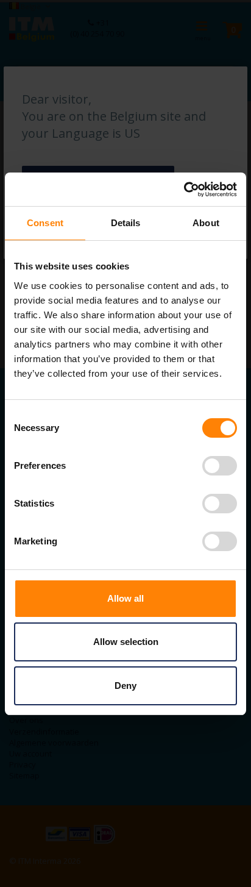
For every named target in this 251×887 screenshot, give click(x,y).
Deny (125, 685)
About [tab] (206, 223)
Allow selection (125, 641)
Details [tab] (126, 223)
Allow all (125, 598)
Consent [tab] (45, 223)
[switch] (219, 467)
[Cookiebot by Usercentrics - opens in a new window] (183, 190)
